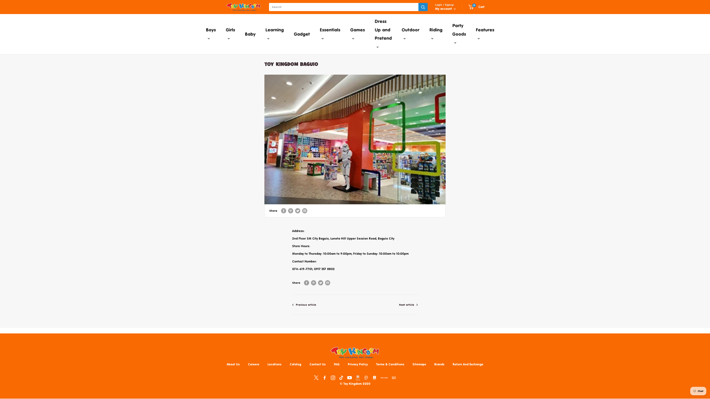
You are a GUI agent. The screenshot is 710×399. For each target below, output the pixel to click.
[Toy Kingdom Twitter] (316, 377)
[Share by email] (304, 210)
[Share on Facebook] (283, 210)
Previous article (306, 304)
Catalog (295, 364)
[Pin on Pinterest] (290, 210)
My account (444, 9)
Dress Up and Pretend (383, 29)
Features (485, 30)
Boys (211, 30)
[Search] (423, 7)
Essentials (330, 30)
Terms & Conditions (390, 364)
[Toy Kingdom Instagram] (333, 377)
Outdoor (410, 30)
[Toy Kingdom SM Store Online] (358, 378)
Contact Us (318, 364)
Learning (274, 30)
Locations (274, 364)
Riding (435, 30)
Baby (250, 34)
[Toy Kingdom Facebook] (324, 377)
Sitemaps (419, 364)
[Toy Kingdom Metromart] (366, 377)
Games (357, 30)
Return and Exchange (468, 364)
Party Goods (459, 30)
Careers (253, 364)
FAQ (336, 364)
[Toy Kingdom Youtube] (349, 377)
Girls (230, 30)
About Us (233, 364)
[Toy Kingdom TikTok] (341, 377)
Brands (439, 364)
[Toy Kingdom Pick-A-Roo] (384, 378)
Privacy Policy (358, 364)
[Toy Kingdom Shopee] (374, 377)
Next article (406, 304)
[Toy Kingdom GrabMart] (394, 377)
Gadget (302, 34)
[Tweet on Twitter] (297, 210)
